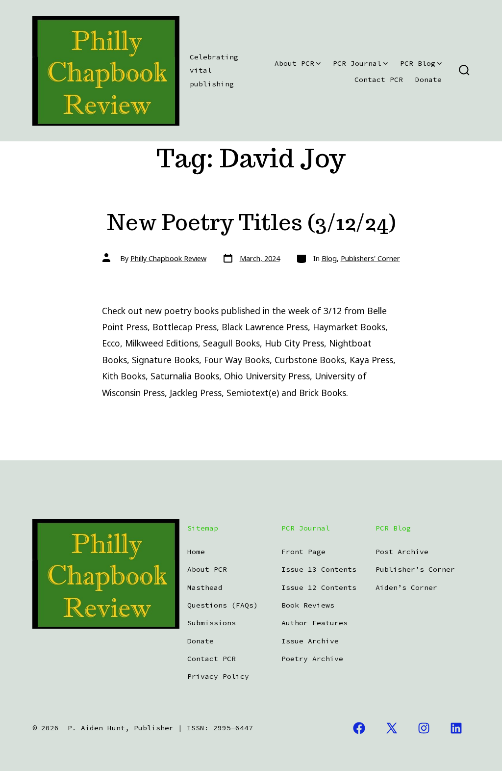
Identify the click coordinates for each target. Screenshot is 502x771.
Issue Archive (310, 641)
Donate (428, 79)
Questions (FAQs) (222, 605)
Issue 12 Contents (318, 587)
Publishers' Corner (370, 258)
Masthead (205, 587)
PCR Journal (357, 63)
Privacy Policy (218, 676)
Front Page (303, 551)
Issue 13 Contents (318, 569)
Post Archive (402, 551)
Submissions (211, 622)
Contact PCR (378, 79)
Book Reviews (307, 605)
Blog (329, 258)
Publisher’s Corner (415, 569)
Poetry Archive (312, 658)
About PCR (294, 63)
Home (196, 551)
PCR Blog (417, 63)
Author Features (314, 622)
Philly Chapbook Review (168, 258)
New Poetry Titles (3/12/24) (251, 222)
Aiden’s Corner (406, 587)
